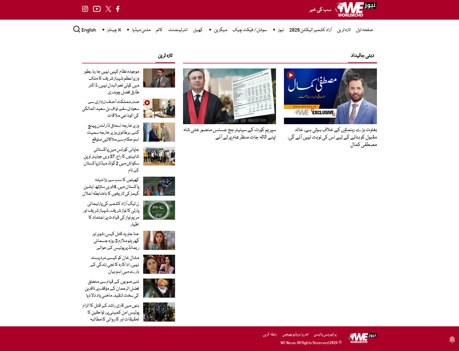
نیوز (281, 30)
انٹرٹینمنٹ (178, 30)
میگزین (220, 30)
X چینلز (114, 30)
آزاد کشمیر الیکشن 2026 (310, 30)
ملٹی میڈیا (141, 30)
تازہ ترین (344, 30)
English (89, 30)
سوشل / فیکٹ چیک (249, 30)
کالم (159, 30)
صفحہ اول (364, 30)
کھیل (198, 30)
